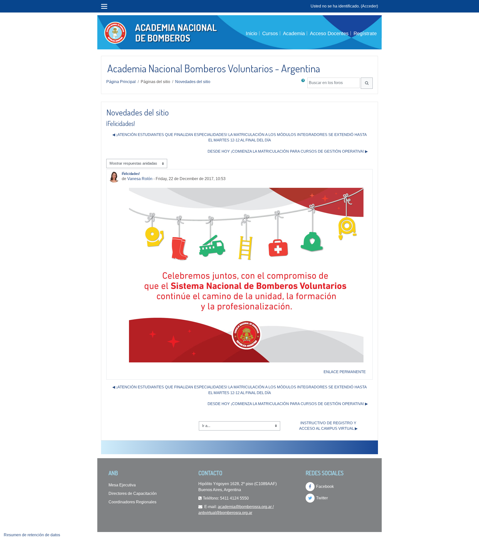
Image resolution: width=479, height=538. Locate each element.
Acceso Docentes (329, 33)
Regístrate (365, 33)
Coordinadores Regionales (132, 502)
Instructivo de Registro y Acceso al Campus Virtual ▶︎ (328, 426)
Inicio (251, 33)
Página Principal (121, 82)
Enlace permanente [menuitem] (345, 372)
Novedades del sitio (192, 82)
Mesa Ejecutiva (122, 485)
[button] (304, 83)
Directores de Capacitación (133, 493)
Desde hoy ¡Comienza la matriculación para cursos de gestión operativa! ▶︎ (288, 151)
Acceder (369, 6)
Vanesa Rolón (139, 179)
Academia (294, 33)
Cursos (270, 33)
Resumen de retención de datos (32, 535)
